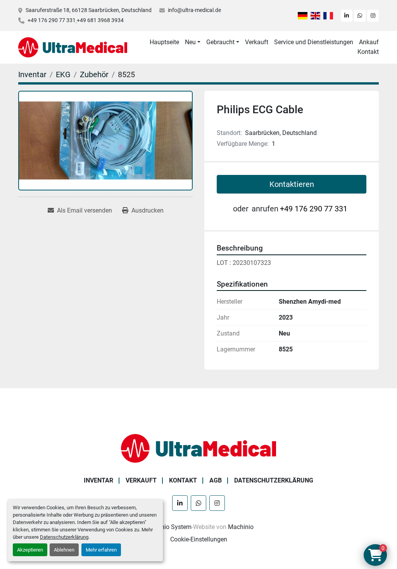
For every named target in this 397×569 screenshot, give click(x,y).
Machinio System (168, 527)
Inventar (98, 480)
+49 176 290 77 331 (52, 20)
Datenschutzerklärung (64, 537)
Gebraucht (220, 42)
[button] (192, 42)
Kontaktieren (291, 184)
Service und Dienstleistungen (313, 42)
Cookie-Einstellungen (198, 539)
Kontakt (368, 51)
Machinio (241, 527)
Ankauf (369, 42)
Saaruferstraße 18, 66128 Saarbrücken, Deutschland (89, 10)
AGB (215, 480)
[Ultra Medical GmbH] (198, 447)
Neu (190, 42)
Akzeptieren (30, 550)
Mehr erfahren (101, 550)
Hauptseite (164, 42)
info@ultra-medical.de (194, 10)
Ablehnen (64, 550)
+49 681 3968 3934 (100, 20)
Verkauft (256, 42)
